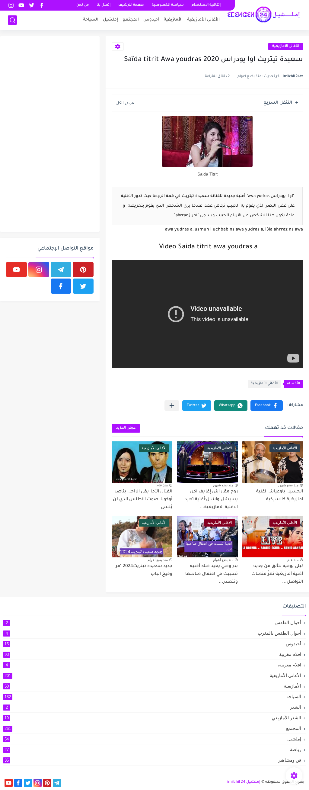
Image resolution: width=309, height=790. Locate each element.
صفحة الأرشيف (131, 5)
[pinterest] (83, 269)
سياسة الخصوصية (168, 5)
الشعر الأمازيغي (153, 717)
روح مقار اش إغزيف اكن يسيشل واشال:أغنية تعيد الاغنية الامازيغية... (211, 499)
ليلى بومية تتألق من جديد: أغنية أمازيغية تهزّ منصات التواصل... (277, 574)
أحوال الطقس (153, 622)
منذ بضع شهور (288, 485)
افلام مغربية (153, 654)
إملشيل (110, 20)
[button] (266, 405)
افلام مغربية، (153, 664)
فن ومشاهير (153, 760)
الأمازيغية (173, 20)
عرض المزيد (125, 428)
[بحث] (12, 20)
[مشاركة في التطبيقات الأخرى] (171, 405)
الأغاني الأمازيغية (203, 20)
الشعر (153, 707)
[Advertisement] (48, 133)
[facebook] (41, 5)
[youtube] (21, 5)
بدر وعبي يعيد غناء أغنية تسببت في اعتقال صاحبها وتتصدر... (211, 574)
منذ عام (162, 485)
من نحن (82, 5)
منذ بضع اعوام (223, 560)
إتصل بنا (103, 5)
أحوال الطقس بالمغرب (153, 633)
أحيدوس (151, 20)
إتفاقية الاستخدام (206, 5)
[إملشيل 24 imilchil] (263, 14)
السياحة (90, 20)
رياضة (153, 749)
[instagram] (10, 5)
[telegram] (61, 269)
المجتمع (131, 20)
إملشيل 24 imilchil (243, 782)
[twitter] (31, 5)
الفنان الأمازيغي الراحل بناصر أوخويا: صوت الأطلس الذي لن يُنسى (142, 499)
